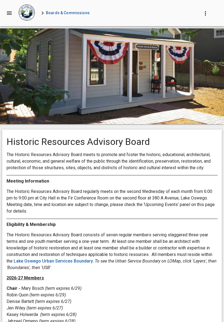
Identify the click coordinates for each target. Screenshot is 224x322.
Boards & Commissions (68, 13)
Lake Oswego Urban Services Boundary (53, 261)
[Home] (26, 13)
